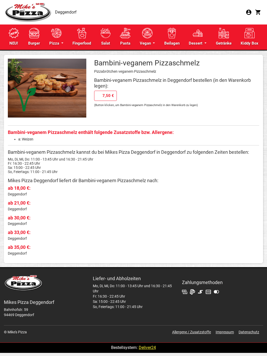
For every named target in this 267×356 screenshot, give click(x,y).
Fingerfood (81, 43)
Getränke (224, 43)
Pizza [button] (54, 43)
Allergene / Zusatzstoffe (191, 332)
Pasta (125, 43)
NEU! (13, 43)
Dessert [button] (196, 43)
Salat (105, 43)
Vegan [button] (146, 43)
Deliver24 (147, 347)
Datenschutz (249, 332)
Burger (34, 43)
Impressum (225, 332)
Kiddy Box (249, 43)
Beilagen (172, 43)
